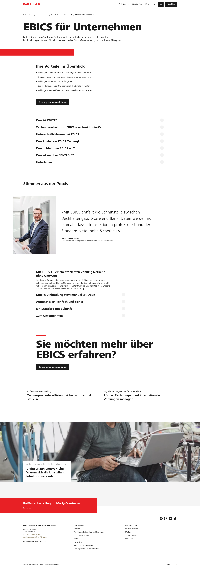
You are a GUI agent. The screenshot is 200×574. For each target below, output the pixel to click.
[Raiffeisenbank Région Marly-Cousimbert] (31, 4)
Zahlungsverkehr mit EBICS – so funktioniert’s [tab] (68, 127)
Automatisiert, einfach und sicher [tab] (59, 302)
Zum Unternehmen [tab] (49, 315)
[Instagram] (165, 518)
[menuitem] (123, 4)
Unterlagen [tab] (44, 162)
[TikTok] (175, 518)
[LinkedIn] (170, 518)
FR (172, 564)
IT (176, 564)
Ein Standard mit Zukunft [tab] (54, 308)
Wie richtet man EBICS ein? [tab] (55, 148)
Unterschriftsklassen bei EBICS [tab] (57, 134)
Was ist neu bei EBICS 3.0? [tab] (55, 155)
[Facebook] (161, 518)
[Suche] (154, 4)
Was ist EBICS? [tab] (46, 120)
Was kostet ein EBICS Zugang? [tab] (57, 141)
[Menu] (161, 4)
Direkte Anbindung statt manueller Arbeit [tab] (65, 295)
